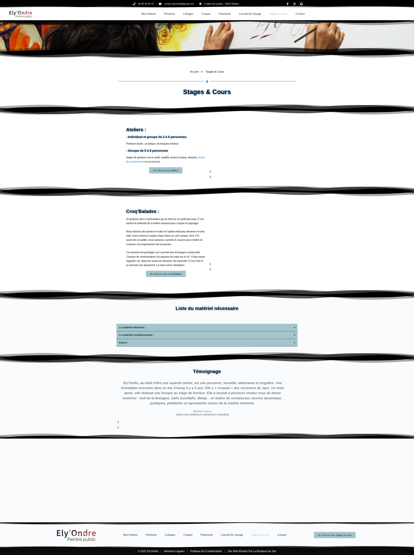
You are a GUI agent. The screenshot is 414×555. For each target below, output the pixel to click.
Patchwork (225, 13)
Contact (300, 13)
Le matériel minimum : (132, 327)
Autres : (124, 342)
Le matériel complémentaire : (136, 335)
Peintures (169, 13)
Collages (188, 13)
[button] (253, 171)
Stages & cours (278, 13)
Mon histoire (148, 13)
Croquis (206, 13)
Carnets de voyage (250, 13)
